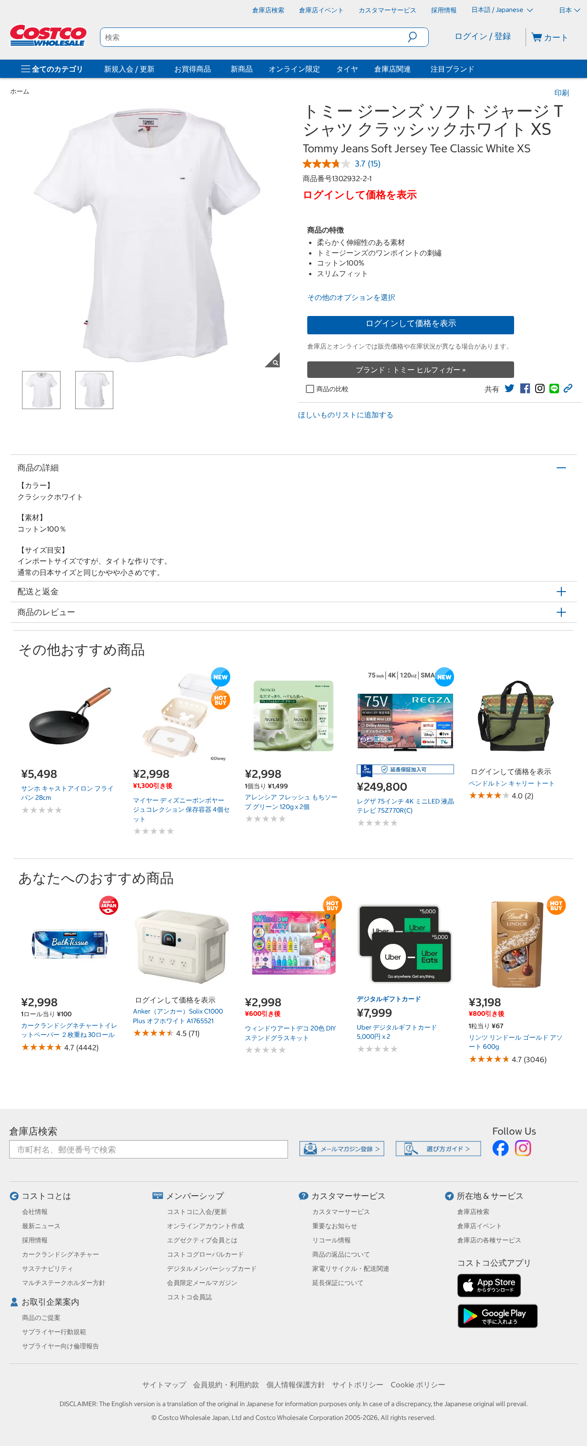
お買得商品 (192, 68)
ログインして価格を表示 (410, 323)
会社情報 (35, 1212)
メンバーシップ (195, 1196)
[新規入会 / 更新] (156, 68)
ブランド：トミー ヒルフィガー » (411, 369)
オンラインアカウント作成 (205, 1226)
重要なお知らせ (334, 1226)
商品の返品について (341, 1254)
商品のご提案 (41, 1317)
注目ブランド (453, 68)
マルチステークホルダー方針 (63, 1283)
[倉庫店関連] (413, 68)
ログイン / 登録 (482, 36)
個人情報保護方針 (295, 1384)
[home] (49, 35)
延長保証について (338, 1283)
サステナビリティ (47, 1268)
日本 (565, 10)
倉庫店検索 (33, 1131)
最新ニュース (41, 1226)
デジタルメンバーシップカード (212, 1268)
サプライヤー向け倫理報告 (60, 1346)
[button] (418, 37)
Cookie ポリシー (418, 1384)
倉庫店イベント (479, 1226)
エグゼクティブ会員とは (202, 1240)
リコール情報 (331, 1240)
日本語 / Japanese (498, 10)
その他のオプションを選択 (351, 297)
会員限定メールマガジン (202, 1283)
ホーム (19, 91)
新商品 (242, 68)
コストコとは (46, 1196)
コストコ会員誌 (189, 1297)
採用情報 (35, 1240)
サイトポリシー (357, 1384)
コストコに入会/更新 (197, 1212)
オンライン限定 (294, 68)
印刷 (561, 92)
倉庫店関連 (392, 68)
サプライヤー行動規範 (54, 1332)
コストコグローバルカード (205, 1254)
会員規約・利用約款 (226, 1384)
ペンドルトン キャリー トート (512, 783)
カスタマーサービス (348, 1196)
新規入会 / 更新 (129, 68)
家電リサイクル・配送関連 (350, 1268)
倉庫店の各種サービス (489, 1240)
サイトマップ (164, 1384)
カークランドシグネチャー (60, 1254)
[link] (509, 388)
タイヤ (347, 68)
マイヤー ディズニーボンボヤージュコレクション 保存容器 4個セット (181, 809)
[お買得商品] (213, 68)
